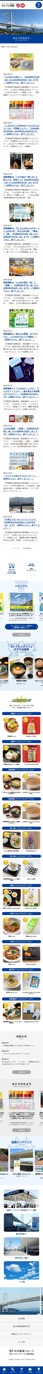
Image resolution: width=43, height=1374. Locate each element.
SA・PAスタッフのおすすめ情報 (12, 568)
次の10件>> (27, 548)
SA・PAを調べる (13, 1370)
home (3, 46)
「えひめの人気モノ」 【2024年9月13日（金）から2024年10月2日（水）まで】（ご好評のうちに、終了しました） (21, 80)
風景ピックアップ (31, 568)
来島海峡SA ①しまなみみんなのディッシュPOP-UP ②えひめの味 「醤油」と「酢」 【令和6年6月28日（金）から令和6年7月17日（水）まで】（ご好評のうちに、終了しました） (21, 234)
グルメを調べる (21, 1370)
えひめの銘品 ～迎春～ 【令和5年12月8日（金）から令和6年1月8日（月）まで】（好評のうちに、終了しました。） (21, 431)
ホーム (4, 1370)
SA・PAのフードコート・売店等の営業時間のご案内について (21, 626)
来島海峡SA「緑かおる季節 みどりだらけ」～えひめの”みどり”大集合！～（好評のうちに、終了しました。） (20, 337)
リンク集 (21, 1342)
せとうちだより (12, 46)
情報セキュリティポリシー (21, 1334)
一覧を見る (21, 634)
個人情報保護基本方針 (21, 1326)
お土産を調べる (30, 1370)
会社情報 (21, 1318)
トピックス (39, 1370)
